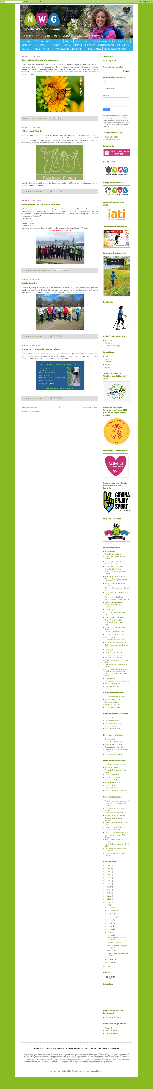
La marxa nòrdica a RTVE (113, 830)
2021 (107, 881)
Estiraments (109, 343)
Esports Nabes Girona (112, 699)
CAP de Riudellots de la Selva (115, 612)
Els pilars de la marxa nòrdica (115, 815)
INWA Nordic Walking (112, 780)
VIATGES (46, 49)
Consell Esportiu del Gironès (114, 634)
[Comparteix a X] (56, 118)
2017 (107, 893)
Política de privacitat (112, 1033)
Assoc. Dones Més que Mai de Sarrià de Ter (117, 593)
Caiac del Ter (109, 607)
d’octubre (111, 914)
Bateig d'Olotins (29, 283)
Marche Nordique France (113, 783)
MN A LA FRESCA (40, 45)
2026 (107, 866)
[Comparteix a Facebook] (58, 118)
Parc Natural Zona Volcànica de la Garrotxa (116, 751)
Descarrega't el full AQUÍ (113, 1017)
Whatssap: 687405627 (112, 140)
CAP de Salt (109, 615)
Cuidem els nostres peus (113, 346)
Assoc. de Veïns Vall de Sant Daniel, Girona (116, 589)
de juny (110, 926)
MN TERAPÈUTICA (55, 45)
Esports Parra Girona (112, 702)
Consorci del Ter (110, 637)
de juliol (110, 923)
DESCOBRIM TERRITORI (106, 45)
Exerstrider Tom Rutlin (112, 767)
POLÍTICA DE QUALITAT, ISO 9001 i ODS (117, 49)
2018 (107, 890)
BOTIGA (78, 41)
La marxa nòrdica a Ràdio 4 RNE (115, 827)
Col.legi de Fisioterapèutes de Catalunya (115, 628)
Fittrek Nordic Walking (112, 775)
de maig (110, 929)
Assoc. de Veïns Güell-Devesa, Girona (115, 584)
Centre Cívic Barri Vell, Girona (114, 617)
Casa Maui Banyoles (112, 721)
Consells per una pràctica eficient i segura (116, 809)
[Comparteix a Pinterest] (61, 118)
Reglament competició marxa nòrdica (115, 854)
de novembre (112, 911)
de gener (111, 962)
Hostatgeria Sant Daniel (113, 729)
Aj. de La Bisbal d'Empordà (114, 564)
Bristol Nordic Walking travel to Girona (115, 805)
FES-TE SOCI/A (77, 49)
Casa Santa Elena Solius (113, 723)
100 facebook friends (32, 131)
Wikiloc (107, 364)
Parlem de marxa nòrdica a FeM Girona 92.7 (115, 850)
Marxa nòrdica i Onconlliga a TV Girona (116, 841)
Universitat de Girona (112, 686)
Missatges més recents (29, 408)
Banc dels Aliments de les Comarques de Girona (113, 603)
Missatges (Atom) (37, 411)
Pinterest (108, 362)
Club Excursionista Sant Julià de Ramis (115, 624)
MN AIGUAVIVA (90, 45)
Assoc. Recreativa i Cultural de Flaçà (117, 600)
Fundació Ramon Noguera (114, 658)
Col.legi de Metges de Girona (115, 632)
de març (110, 935)
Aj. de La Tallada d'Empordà (114, 566)
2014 (107, 902)
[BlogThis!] (54, 118)
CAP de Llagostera (111, 610)
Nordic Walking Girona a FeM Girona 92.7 (117, 845)
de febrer (111, 959)
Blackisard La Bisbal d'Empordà (115, 697)
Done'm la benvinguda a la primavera (40, 60)
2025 (107, 869)
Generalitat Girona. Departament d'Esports (116, 666)
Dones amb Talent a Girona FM (115, 813)
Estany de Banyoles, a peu (114, 744)
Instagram (108, 359)
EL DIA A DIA (26, 41)
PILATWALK (26, 49)
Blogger (99, 1071)
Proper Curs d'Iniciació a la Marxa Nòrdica (41, 349)
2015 (107, 899)
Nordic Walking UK (111, 785)
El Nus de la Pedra (111, 726)
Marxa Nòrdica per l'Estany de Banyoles (41, 204)
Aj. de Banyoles (110, 551)
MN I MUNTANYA (123, 45)
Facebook (108, 356)
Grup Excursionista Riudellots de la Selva (116, 675)
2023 (107, 875)
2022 (107, 878)
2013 (107, 905)
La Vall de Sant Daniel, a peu (114, 742)
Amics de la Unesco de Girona (115, 576)
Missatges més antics (90, 408)
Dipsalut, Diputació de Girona (115, 640)
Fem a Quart (109, 650)
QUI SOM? (58, 41)
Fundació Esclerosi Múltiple (114, 652)
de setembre (112, 917)
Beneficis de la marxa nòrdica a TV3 (117, 801)
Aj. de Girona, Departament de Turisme (115, 558)
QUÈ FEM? (68, 41)
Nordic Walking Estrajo (112, 684)
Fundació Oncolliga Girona (114, 655)
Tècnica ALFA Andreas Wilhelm (115, 791)
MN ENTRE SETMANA (121, 41)
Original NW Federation (113, 788)
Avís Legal (108, 1028)
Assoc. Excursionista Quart (114, 597)
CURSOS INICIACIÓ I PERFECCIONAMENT (97, 41)
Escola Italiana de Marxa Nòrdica (116, 765)
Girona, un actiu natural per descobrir (114, 819)
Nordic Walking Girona (112, 707)
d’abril (110, 932)
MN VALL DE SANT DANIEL (73, 45)
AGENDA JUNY (26, 45)
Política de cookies (111, 1031)
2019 (107, 887)
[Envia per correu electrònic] (51, 118)
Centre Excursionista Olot (113, 620)
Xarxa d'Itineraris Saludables (114, 754)
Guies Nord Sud (110, 678)
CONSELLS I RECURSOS (93, 49)
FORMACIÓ (36, 49)
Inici (60, 408)
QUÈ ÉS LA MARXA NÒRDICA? (42, 41)
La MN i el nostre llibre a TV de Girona (115, 836)
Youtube (108, 367)
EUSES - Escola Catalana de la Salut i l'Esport (117, 646)
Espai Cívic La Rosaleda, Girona (115, 642)
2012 (107, 966)
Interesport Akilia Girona (113, 705)
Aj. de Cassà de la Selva (113, 554)
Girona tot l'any (110, 739)
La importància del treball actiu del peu (116, 824)
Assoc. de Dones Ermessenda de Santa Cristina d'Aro (116, 580)
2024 (107, 872)
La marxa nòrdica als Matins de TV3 (117, 832)
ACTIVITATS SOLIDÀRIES (60, 49)
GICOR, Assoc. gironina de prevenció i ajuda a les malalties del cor (117, 670)
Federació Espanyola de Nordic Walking (115, 771)
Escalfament (109, 340)
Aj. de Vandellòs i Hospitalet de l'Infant (115, 573)
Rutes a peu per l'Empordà (114, 747)
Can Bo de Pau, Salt (111, 718)
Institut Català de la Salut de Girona (117, 681)
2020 (107, 884)
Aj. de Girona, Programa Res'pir (115, 561)
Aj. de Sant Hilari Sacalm (113, 569)
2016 (107, 896)
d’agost (110, 920)
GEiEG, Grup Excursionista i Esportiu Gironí (117, 661)
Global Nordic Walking (112, 777)
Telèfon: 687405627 (111, 137)
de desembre (112, 908)
